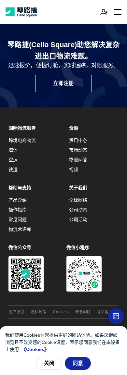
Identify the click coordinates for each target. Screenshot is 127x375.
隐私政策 (38, 312)
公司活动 (78, 219)
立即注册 (63, 83)
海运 (13, 150)
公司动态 (78, 209)
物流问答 (78, 159)
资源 (73, 128)
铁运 (13, 169)
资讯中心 (78, 140)
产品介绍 (17, 200)
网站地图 (104, 312)
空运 (13, 159)
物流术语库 (19, 229)
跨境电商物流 (22, 140)
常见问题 (17, 219)
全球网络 (78, 200)
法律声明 (82, 312)
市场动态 (78, 150)
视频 (73, 169)
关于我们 (78, 187)
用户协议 (16, 312)
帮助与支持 (19, 187)
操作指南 (17, 209)
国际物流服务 (22, 128)
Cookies (60, 312)
